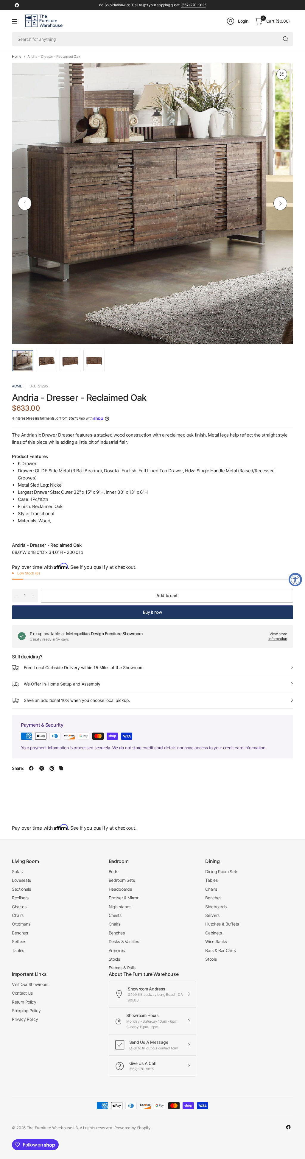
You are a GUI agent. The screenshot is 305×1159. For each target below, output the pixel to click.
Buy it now (152, 612)
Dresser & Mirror (124, 897)
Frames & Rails (122, 967)
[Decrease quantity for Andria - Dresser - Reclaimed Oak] (16, 596)
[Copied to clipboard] (61, 768)
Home (16, 56)
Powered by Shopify (132, 1127)
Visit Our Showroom (30, 984)
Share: (18, 768)
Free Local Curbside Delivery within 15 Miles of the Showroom (84, 667)
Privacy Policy (25, 1019)
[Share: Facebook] (31, 768)
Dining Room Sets (221, 871)
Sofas (17, 871)
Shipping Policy (26, 1010)
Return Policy (24, 1001)
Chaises (19, 906)
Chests (115, 915)
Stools (114, 959)
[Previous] (25, 203)
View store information (277, 636)
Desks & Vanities (124, 941)
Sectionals (21, 889)
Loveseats (21, 880)
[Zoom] (281, 74)
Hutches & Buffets (222, 923)
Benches (20, 932)
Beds (113, 871)
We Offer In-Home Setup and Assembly (62, 683)
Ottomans (21, 923)
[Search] (285, 39)
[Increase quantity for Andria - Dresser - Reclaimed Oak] (33, 596)
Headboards (120, 889)
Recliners (20, 897)
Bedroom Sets (122, 880)
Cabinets (213, 932)
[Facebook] (16, 5)
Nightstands (120, 906)
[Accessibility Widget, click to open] (295, 579)
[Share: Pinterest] (52, 768)
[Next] (280, 203)
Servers (212, 915)
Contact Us (22, 993)
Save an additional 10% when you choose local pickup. (77, 700)
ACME (17, 386)
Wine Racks (216, 941)
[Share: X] (42, 768)
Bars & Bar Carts (220, 950)
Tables (18, 950)
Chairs (18, 915)
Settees (19, 941)
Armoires (117, 950)
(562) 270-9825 (193, 5)
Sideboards (216, 906)
